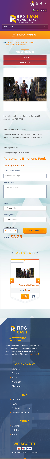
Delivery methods (20, 412)
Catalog (15, 430)
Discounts (17, 399)
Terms (25, 57)
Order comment (9, 182)
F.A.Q (14, 403)
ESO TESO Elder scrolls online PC (22, 42)
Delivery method (9, 215)
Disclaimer (17, 386)
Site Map (16, 425)
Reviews (25, 62)
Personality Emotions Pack (29, 285)
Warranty (16, 381)
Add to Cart (35, 230)
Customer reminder (21, 408)
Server (5, 203)
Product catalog (27, 35)
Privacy (15, 373)
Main (5, 42)
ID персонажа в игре (11, 171)
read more (33, 354)
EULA (14, 377)
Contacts (16, 368)
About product (25, 52)
